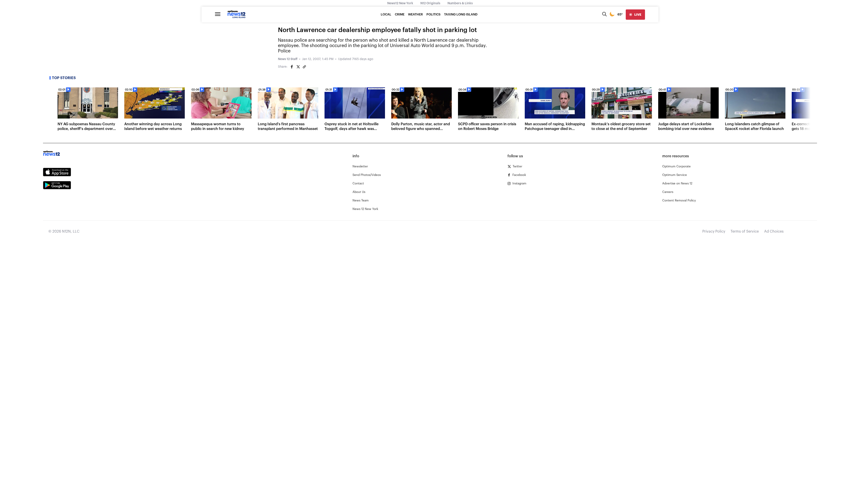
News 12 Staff (287, 59)
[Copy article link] (304, 67)
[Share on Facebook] (292, 67)
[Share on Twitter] (298, 67)
